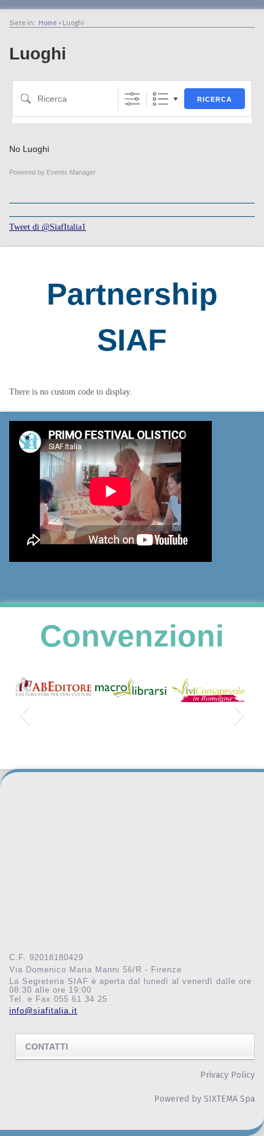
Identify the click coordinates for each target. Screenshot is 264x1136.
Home (48, 22)
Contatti (46, 1046)
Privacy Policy (227, 1075)
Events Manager (71, 172)
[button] (24, 714)
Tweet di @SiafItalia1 (47, 227)
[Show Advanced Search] (132, 99)
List (160, 99)
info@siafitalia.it (43, 1010)
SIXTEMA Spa (229, 1099)
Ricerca (214, 99)
